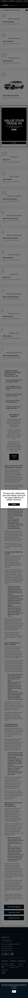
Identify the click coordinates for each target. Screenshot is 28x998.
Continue (14, 504)
